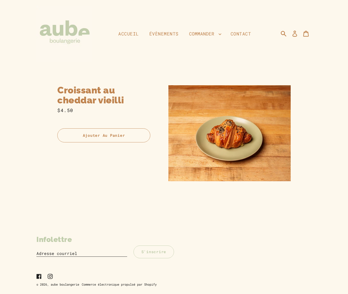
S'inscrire (153, 251)
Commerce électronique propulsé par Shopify (119, 284)
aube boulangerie (65, 284)
